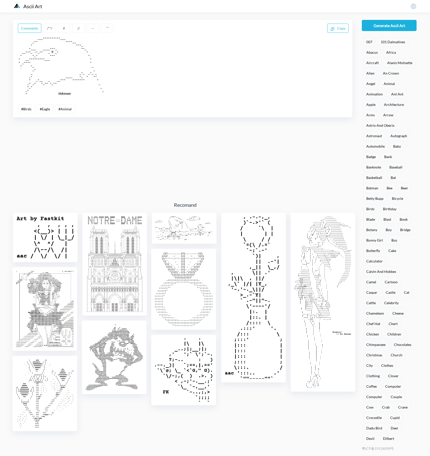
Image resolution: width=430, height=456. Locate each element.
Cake (392, 251)
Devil (370, 438)
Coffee (371, 386)
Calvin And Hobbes (381, 271)
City (369, 365)
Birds (370, 209)
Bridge (405, 230)
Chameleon (375, 313)
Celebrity (391, 303)
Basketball (374, 177)
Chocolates (402, 344)
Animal (389, 84)
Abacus (372, 52)
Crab (386, 407)
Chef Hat (373, 324)
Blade (370, 219)
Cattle (371, 303)
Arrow (388, 115)
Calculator (374, 261)
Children (394, 334)
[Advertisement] (185, 159)
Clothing (373, 376)
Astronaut (374, 136)
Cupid (395, 417)
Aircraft (372, 63)
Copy (340, 28)
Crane (403, 407)
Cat (406, 292)
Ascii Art (32, 6)
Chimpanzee (375, 344)
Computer (393, 386)
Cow (370, 407)
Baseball (395, 167)
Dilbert (388, 438)
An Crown (391, 73)
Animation (374, 94)
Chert (393, 324)
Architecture (394, 104)
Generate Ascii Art (389, 25)
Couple (396, 397)
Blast (387, 219)
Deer (394, 428)
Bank (388, 157)
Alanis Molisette (399, 63)
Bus (394, 240)
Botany (371, 230)
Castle (390, 292)
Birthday (389, 209)
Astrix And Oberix (380, 125)
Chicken (372, 334)
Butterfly (373, 251)
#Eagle (45, 109)
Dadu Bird (374, 428)
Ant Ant (397, 94)
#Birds (26, 109)
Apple (371, 104)
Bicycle (397, 198)
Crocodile (374, 417)
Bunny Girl (374, 240)
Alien (370, 73)
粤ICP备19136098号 (378, 448)
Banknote (373, 167)
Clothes (387, 365)
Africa (391, 52)
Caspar (371, 292)
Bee (389, 188)
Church (396, 355)
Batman (372, 188)
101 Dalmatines (393, 42)
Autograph (398, 136)
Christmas (374, 355)
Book (404, 219)
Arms (370, 115)
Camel (371, 282)
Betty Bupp (374, 198)
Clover (393, 376)
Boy (389, 230)
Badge (371, 157)
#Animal (65, 109)
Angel (370, 84)
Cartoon (391, 282)
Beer (404, 188)
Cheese (398, 313)
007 (369, 42)
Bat (393, 177)
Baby (397, 146)
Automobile (375, 146)
